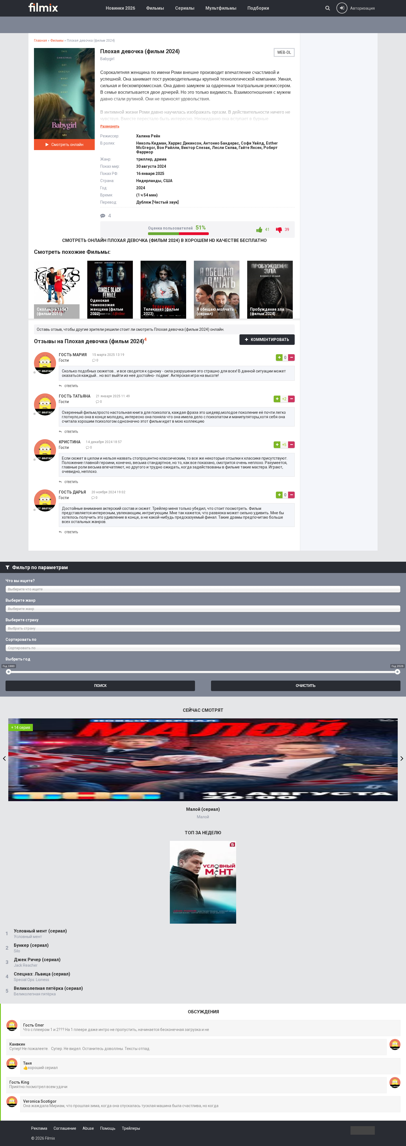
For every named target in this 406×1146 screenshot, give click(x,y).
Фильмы (155, 8)
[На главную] (47, 7)
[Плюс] (279, 357)
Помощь (107, 1128)
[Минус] (291, 357)
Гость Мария (73, 355)
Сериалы (184, 8)
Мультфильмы (220, 8)
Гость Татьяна (74, 396)
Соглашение (65, 1128)
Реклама (39, 1128)
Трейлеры (131, 1128)
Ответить (71, 386)
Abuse (88, 1128)
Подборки (258, 8)
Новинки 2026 (120, 8)
